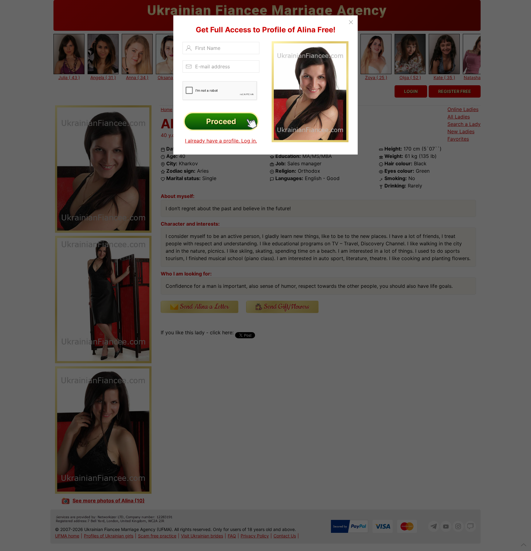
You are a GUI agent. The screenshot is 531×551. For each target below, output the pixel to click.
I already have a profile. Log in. (221, 141)
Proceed (221, 121)
